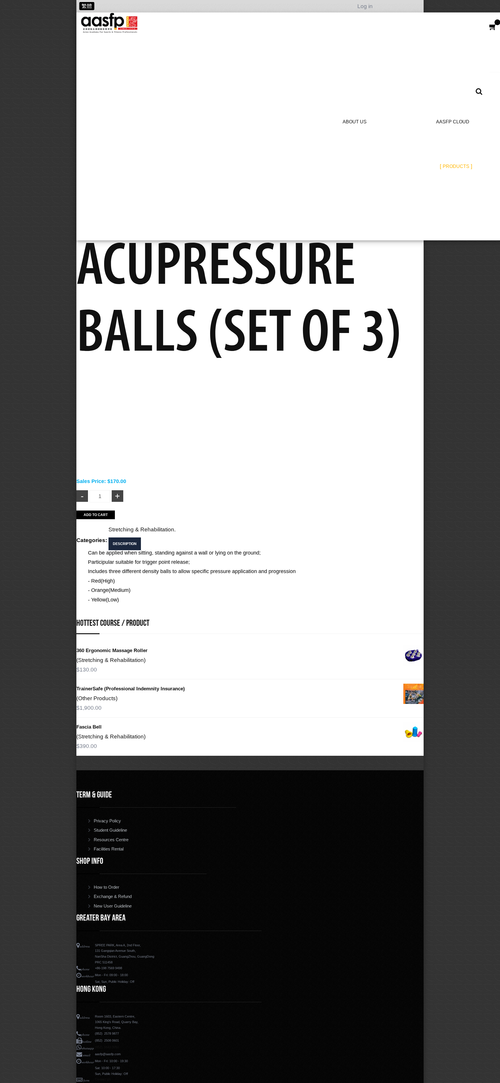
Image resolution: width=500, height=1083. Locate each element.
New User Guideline (113, 906)
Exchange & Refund (113, 896)
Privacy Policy (107, 821)
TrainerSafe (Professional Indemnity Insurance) (130, 688)
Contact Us (103, 1079)
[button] (493, 27)
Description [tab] (125, 544)
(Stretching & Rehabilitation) (111, 660)
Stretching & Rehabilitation (141, 529)
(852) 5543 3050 (107, 1047)
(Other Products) (96, 698)
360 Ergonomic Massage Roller (112, 650)
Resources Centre (111, 839)
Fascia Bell (89, 727)
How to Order (106, 887)
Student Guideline (110, 830)
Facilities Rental (109, 849)
